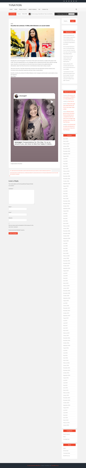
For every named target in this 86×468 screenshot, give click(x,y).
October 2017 (66, 313)
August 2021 (66, 211)
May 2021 (65, 218)
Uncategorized (66, 439)
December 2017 (66, 308)
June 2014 (65, 412)
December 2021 (66, 201)
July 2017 (65, 320)
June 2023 (65, 161)
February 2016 (66, 362)
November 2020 (66, 233)
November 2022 (66, 178)
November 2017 (66, 310)
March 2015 (65, 390)
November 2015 (66, 370)
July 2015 (65, 380)
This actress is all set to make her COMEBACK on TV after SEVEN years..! (69, 97)
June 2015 (65, 382)
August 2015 (66, 377)
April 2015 (65, 387)
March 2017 (65, 330)
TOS (39, 9)
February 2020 (66, 255)
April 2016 (65, 357)
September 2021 (66, 208)
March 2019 (65, 283)
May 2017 (65, 325)
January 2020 (66, 258)
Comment (11, 188)
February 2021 (66, 225)
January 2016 (66, 365)
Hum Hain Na (71, 101)
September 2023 (66, 153)
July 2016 (65, 350)
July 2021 (65, 213)
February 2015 (66, 392)
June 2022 (65, 191)
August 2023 (66, 156)
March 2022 (65, 198)
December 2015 (66, 367)
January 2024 (66, 146)
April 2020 (65, 250)
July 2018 (65, 303)
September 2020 (66, 238)
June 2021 (65, 216)
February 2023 (66, 171)
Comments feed (66, 453)
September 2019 (66, 268)
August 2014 (66, 407)
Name (10, 206)
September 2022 (66, 183)
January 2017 (66, 335)
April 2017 (65, 328)
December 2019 (66, 260)
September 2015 (66, 375)
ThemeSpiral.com (55, 465)
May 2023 (65, 163)
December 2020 (66, 230)
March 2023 (65, 168)
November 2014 (66, 400)
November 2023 (66, 151)
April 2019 (65, 280)
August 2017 (66, 318)
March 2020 (65, 253)
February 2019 (66, 285)
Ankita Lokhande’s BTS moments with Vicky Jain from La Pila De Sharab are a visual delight (69, 66)
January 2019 (66, 288)
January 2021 (66, 228)
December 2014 (66, 397)
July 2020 (65, 243)
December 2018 (66, 290)
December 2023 (66, 148)
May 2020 (65, 248)
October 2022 (66, 181)
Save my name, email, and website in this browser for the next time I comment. (21, 226)
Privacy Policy (23, 9)
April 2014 (65, 417)
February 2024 (66, 143)
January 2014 (66, 425)
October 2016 (66, 342)
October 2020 (66, 235)
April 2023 (65, 166)
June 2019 (65, 275)
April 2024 (65, 138)
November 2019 (66, 263)
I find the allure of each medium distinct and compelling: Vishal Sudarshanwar (68, 59)
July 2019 (65, 273)
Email (10, 212)
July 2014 (65, 410)
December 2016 (66, 338)
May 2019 (65, 278)
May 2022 (65, 193)
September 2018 (66, 298)
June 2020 (65, 245)
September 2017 (66, 315)
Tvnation (15, 5)
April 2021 (65, 220)
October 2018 (66, 295)
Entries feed (65, 450)
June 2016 (65, 352)
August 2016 (66, 347)
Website (10, 218)
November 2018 (66, 293)
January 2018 (66, 305)
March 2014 (65, 420)
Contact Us (45, 9)
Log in (64, 448)
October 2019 (66, 265)
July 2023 (65, 158)
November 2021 (66, 203)
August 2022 (66, 186)
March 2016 (65, 360)
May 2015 (65, 385)
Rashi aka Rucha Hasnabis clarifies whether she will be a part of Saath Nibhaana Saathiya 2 (31, 170)
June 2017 (65, 323)
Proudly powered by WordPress (34, 465)
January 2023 (66, 173)
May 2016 (65, 355)
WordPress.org (66, 455)
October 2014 (66, 402)
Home (11, 9)
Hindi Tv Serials (32, 9)
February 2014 (66, 422)
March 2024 (65, 141)
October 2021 (66, 206)
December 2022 (66, 176)
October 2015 (66, 372)
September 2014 (66, 405)
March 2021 (65, 223)
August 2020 (66, 240)
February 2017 (66, 333)
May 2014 (65, 415)
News (15, 9)
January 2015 (66, 395)
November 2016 (66, 340)
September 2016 (66, 345)
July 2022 (65, 188)
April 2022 (65, 196)
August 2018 (66, 300)
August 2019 (66, 270)
